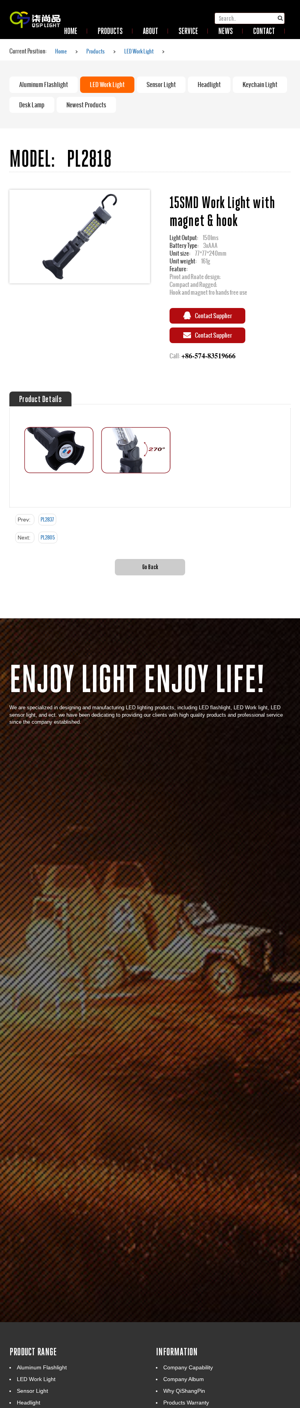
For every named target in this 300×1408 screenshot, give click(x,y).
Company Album (183, 1379)
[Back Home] (35, 10)
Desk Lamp (32, 104)
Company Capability (188, 1367)
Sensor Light (161, 84)
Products (110, 30)
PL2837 (47, 519)
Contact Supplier (213, 316)
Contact (264, 30)
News (225, 30)
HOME (70, 30)
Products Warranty (186, 1402)
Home (61, 51)
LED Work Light (139, 51)
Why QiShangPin (184, 1391)
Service (188, 30)
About (150, 30)
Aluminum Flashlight (43, 84)
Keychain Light (260, 84)
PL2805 (48, 537)
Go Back (150, 566)
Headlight (209, 84)
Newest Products (86, 104)
